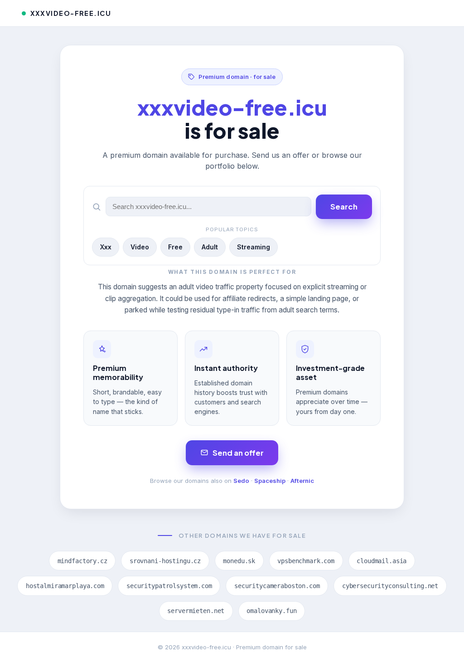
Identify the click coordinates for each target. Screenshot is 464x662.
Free (175, 247)
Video (139, 247)
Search (344, 206)
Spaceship (269, 480)
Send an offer (238, 453)
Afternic (302, 480)
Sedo (241, 480)
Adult (210, 247)
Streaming (253, 247)
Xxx (105, 247)
